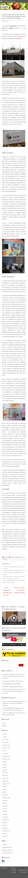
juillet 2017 (4, 822)
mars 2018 (4, 814)
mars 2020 (4, 800)
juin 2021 (4, 789)
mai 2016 (4, 833)
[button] (14, 618)
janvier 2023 (5, 753)
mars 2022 (4, 773)
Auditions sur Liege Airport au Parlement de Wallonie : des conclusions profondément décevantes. (13, 703)
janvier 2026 (5, 739)
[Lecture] (4, 623)
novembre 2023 (6, 748)
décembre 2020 (6, 797)
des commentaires (7, 850)
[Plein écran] (24, 623)
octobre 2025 (5, 742)
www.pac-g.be (18, 38)
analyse (12, 557)
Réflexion (6, 557)
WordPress (23, 874)
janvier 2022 (5, 778)
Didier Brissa (6, 20)
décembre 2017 (6, 819)
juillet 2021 (4, 786)
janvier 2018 (5, 817)
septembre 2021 (6, 784)
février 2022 (5, 775)
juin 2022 (4, 764)
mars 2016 (4, 836)
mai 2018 (4, 808)
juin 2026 (4, 734)
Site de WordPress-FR (7, 853)
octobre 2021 (5, 781)
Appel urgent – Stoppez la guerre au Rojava (12, 686)
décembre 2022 (6, 756)
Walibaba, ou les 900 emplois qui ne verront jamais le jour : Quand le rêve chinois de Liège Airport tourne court (13, 691)
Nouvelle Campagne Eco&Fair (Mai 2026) (11, 684)
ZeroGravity (22, 868)
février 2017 (5, 828)
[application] (14, 618)
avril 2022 (4, 770)
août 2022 (4, 762)
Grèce (21, 557)
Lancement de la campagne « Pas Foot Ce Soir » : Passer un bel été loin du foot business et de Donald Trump (13, 676)
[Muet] (21, 623)
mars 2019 (4, 806)
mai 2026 (4, 737)
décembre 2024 (6, 745)
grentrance (5, 559)
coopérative (17, 557)
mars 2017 (4, 825)
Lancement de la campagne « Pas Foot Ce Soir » (13, 681)
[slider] (13, 623)
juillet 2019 (4, 803)
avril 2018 (4, 811)
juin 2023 (4, 750)
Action (3, 723)
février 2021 (5, 795)
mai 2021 (4, 792)
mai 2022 (4, 767)
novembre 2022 (6, 759)
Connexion (4, 844)
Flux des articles (7, 847)
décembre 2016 (6, 831)
